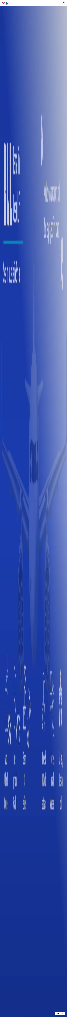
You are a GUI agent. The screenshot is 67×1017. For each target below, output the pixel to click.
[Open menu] (63, 3)
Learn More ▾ (59, 1013)
